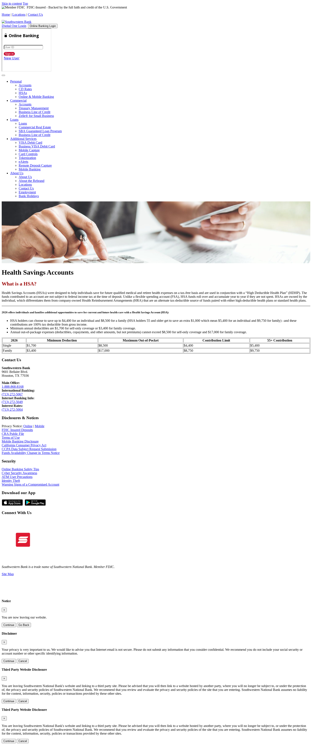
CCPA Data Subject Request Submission (29, 449)
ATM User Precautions (17, 477)
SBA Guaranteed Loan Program (40, 131)
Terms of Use (11, 437)
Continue (8, 625)
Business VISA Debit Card (37, 146)
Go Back (23, 625)
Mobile (39, 426)
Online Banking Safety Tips (20, 469)
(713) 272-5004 (12, 409)
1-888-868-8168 (13, 386)
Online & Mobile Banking (36, 96)
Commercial (18, 100)
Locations (18, 14)
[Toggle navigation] (3, 75)
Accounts (25, 85)
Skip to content (12, 3)
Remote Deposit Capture (35, 165)
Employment (27, 192)
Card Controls (28, 154)
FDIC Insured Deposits (17, 430)
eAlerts (23, 161)
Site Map (8, 574)
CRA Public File (13, 434)
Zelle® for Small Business (36, 116)
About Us (16, 173)
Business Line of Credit (34, 112)
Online (27, 426)
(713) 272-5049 (12, 402)
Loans (14, 119)
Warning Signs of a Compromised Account (30, 484)
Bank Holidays (29, 196)
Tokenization (27, 158)
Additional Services (23, 139)
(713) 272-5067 (12, 394)
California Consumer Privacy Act (24, 445)
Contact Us (35, 14)
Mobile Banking (30, 169)
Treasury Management (34, 108)
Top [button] (25, 3)
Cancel (22, 661)
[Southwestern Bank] (16, 22)
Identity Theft (11, 480)
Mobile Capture (29, 150)
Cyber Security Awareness (19, 473)
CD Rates (25, 89)
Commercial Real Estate (35, 127)
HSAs (23, 93)
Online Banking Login (43, 26)
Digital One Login (14, 26)
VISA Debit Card (30, 142)
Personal (16, 81)
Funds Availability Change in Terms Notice (31, 453)
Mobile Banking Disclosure (20, 441)
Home (6, 14)
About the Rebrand (31, 181)
